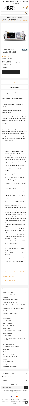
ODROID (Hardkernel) (8, 323)
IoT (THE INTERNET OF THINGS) (11, 346)
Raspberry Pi (6, 297)
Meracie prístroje (7, 335)
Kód (3, 55)
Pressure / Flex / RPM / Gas (10, 302)
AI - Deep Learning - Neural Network (12, 330)
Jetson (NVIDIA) (7, 320)
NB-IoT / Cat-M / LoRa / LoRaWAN (11, 364)
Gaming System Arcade (8, 354)
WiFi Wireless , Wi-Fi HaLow (10, 366)
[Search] (26, 13)
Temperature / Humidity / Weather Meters (13, 308)
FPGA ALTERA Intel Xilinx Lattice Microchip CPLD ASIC (14, 339)
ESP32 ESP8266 (7, 318)
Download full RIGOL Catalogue (11, 280)
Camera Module (7, 349)
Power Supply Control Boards (10, 313)
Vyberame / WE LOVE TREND (10, 356)
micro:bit (5, 310)
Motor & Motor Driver (8, 361)
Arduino (5, 315)
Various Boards (6, 328)
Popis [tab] (14, 82)
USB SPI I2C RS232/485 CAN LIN (11, 325)
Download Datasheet (8, 276)
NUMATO (5, 359)
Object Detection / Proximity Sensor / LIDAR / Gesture (14, 305)
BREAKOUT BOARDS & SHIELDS (10, 299)
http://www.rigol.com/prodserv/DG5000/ (13, 272)
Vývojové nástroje (7, 333)
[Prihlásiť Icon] (24, 7)
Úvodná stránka (6, 289)
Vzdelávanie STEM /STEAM (9, 292)
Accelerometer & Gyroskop (9, 294)
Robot (4, 351)
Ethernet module (7, 341)
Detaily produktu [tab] (14, 87)
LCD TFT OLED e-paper (8, 344)
